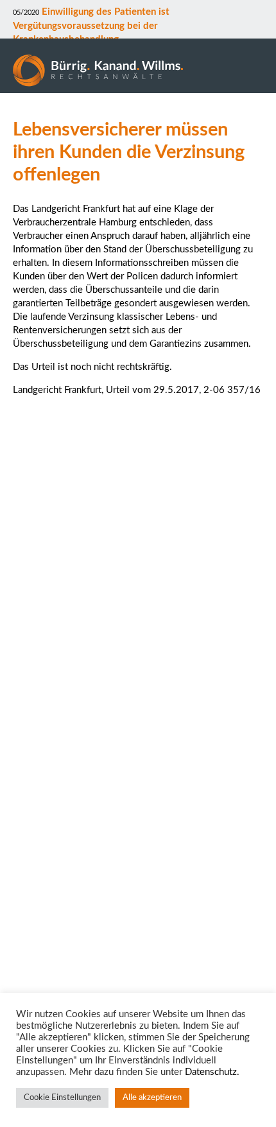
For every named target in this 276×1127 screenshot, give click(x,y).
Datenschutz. (212, 1072)
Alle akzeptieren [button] (152, 1098)
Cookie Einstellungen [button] (62, 1098)
